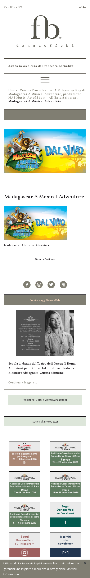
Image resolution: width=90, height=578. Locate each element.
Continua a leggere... (22, 382)
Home (12, 90)
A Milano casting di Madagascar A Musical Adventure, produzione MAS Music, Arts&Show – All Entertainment (47, 94)
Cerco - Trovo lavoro (36, 90)
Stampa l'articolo (45, 259)
